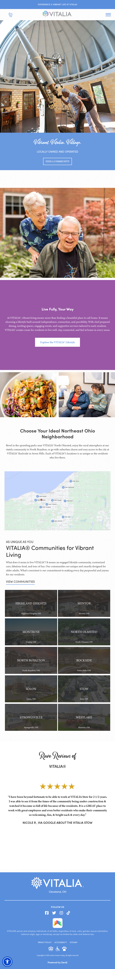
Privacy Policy (45, 942)
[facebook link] (47, 913)
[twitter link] (54, 913)
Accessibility (61, 942)
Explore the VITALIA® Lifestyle (57, 342)
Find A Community (57, 161)
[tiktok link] (68, 913)
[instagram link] (61, 913)
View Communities (20, 581)
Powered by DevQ (57, 962)
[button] (7, 961)
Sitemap (73, 942)
